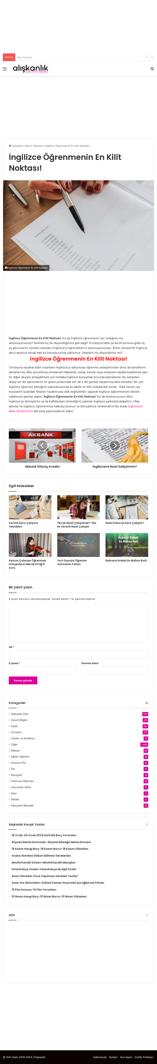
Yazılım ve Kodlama (23, 738)
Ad (11, 646)
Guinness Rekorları (22, 781)
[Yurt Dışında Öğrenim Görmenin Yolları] (78, 545)
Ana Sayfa (126, 1057)
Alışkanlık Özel (19, 713)
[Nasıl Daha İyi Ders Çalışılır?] (126, 507)
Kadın (14, 726)
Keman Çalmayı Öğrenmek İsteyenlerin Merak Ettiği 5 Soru (27, 564)
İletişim (113, 1057)
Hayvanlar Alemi (21, 787)
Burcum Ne (23, 57)
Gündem (16, 732)
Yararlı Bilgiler (19, 720)
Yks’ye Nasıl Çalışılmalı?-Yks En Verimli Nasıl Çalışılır (76, 524)
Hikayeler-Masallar (22, 805)
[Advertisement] (78, 26)
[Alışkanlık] (30, 68)
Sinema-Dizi (18, 762)
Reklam (15, 750)
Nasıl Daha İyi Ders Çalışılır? (124, 523)
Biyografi (16, 774)
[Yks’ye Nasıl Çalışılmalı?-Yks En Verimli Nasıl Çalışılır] (78, 507)
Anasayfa (17, 145)
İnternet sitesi (89, 663)
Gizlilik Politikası (144, 1057)
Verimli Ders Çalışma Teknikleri (23, 524)
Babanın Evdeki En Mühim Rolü (126, 560)
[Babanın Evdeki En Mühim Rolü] (126, 545)
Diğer (14, 744)
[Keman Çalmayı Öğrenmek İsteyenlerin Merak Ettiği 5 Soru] (30, 545)
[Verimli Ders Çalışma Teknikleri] (30, 507)
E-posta (14, 663)
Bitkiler (15, 799)
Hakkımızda (99, 1057)
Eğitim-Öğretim (34, 145)
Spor (14, 793)
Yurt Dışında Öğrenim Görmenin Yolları (72, 562)
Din (13, 768)
